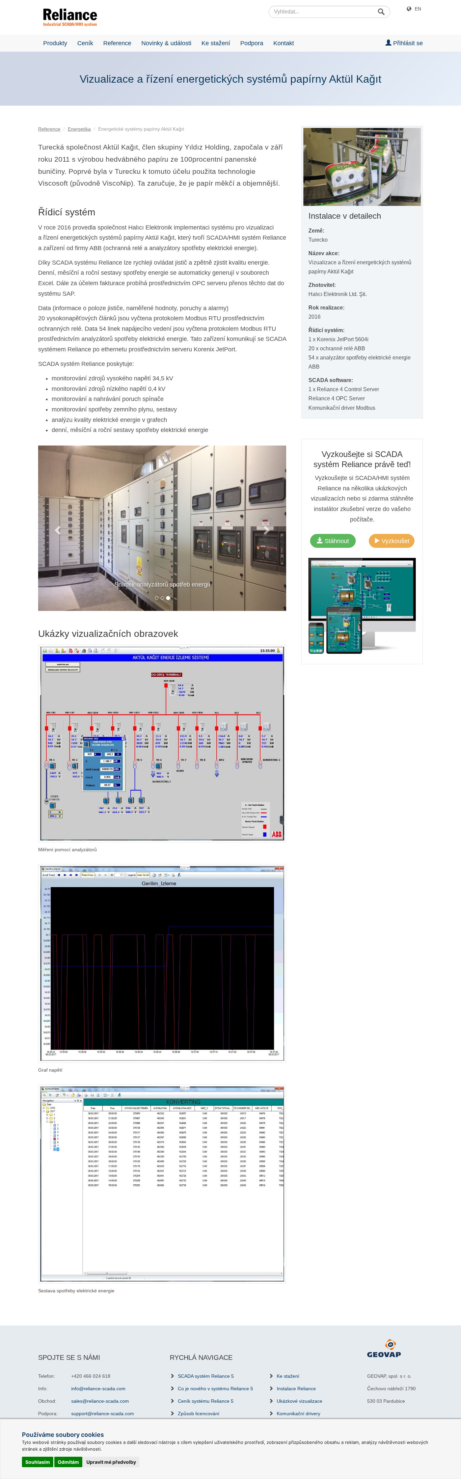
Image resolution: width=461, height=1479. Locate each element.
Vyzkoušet (394, 541)
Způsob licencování (198, 1413)
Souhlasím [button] (37, 1462)
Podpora (251, 43)
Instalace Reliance (296, 1388)
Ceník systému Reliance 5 (206, 1400)
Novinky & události (166, 43)
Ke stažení (215, 43)
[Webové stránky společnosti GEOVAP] (384, 1347)
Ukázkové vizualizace (299, 1400)
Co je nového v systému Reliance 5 (215, 1388)
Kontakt (283, 43)
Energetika (79, 129)
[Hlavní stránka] (67, 17)
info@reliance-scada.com (98, 1388)
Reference (117, 43)
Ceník (85, 43)
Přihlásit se (407, 43)
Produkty (55, 43)
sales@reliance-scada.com (100, 1400)
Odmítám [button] (68, 1462)
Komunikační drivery (298, 1413)
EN (418, 8)
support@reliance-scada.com (102, 1413)
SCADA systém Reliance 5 (206, 1375)
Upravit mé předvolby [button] (111, 1462)
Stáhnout (336, 541)
